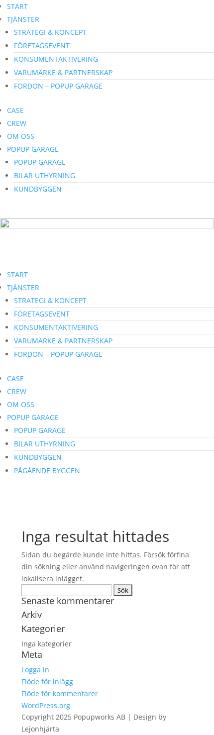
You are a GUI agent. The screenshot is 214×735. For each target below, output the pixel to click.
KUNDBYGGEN (38, 189)
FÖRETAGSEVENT (42, 45)
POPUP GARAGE (33, 149)
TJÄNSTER (23, 19)
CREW (16, 123)
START (17, 6)
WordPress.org (45, 705)
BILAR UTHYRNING (44, 175)
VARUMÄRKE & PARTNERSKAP (63, 72)
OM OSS (20, 136)
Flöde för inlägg (47, 681)
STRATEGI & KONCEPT (50, 32)
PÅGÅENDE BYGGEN (47, 470)
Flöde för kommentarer (59, 693)
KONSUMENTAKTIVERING (56, 59)
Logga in (35, 669)
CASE (15, 110)
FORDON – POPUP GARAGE (58, 86)
